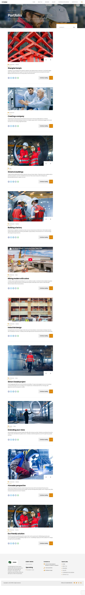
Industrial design (15, 327)
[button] (46, 59)
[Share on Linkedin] (13, 78)
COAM (4, 2)
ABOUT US (40, 2)
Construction (11, 64)
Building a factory (15, 227)
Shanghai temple (15, 68)
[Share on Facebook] (9, 78)
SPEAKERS (47, 2)
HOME (34, 2)
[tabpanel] (30, 47)
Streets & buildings (15, 172)
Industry (17, 64)
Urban (10, 168)
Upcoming (29, 567)
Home (9, 10)
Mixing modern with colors (18, 278)
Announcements (29, 564)
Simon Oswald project (16, 381)
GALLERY (53, 2)
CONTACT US (74, 2)
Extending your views (16, 430)
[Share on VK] (16, 78)
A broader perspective (17, 485)
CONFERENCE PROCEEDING (63, 2)
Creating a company (16, 116)
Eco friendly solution (16, 533)
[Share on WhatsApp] (18, 78)
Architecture (11, 112)
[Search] (81, 2)
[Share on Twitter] (11, 78)
